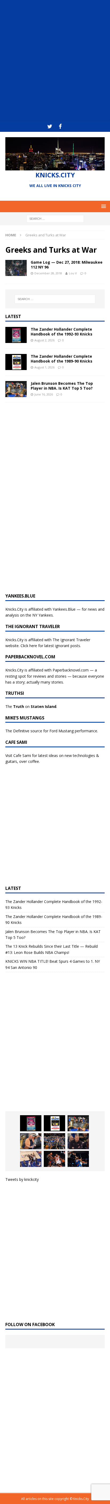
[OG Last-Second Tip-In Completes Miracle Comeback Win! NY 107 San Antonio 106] (30, 1159)
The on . (31, 706)
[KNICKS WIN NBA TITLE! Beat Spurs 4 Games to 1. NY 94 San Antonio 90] (54, 1141)
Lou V (73, 273)
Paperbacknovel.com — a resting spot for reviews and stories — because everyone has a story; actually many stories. (54, 676)
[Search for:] (55, 218)
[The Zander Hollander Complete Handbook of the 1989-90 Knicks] (16, 362)
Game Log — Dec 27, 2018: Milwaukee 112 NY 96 (67, 265)
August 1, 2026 (44, 367)
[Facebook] (60, 126)
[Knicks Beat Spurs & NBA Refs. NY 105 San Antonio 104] (78, 1159)
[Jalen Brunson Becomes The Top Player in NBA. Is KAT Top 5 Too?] (16, 389)
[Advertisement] (55, 60)
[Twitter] (49, 126)
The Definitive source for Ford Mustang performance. (51, 730)
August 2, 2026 (44, 340)
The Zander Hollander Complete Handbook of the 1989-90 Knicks (61, 359)
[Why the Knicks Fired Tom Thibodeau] (78, 1141)
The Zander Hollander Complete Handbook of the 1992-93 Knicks (61, 332)
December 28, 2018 (48, 273)
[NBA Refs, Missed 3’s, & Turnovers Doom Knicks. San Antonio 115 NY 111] (54, 1159)
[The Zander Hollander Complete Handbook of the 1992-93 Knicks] (16, 335)
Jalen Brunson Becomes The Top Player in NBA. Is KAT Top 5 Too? (62, 386)
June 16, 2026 (43, 394)
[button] (103, 206)
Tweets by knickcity (22, 1179)
